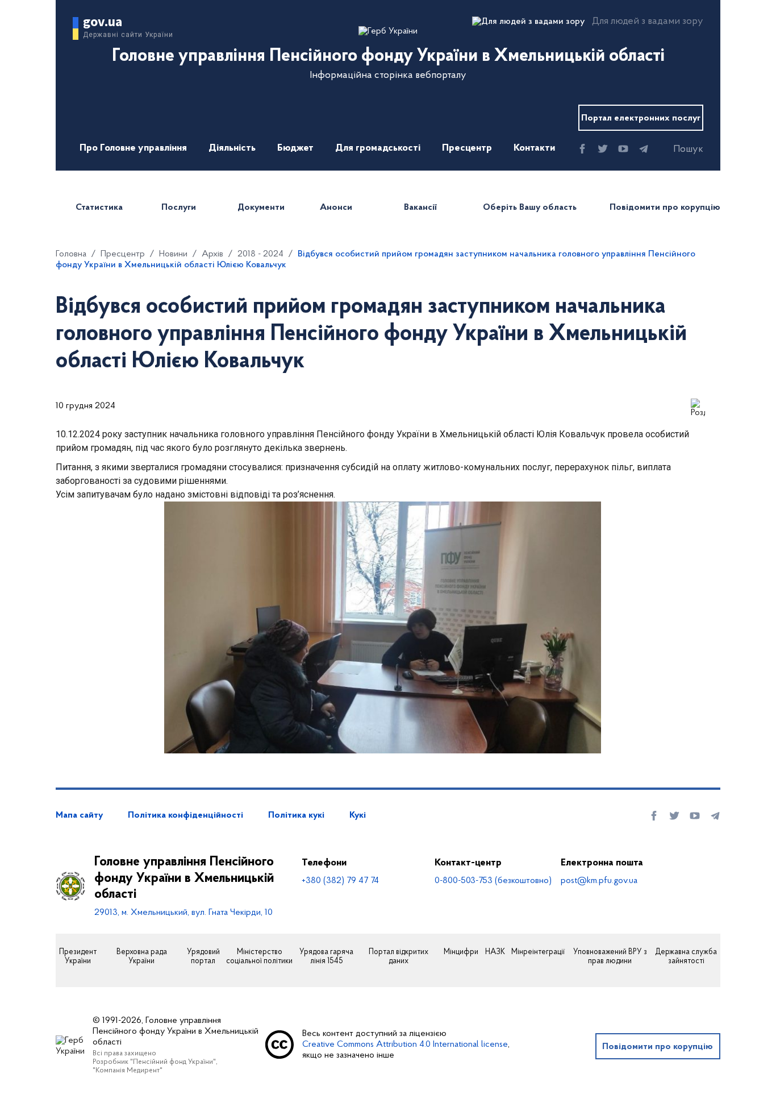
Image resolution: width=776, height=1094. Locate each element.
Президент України (78, 957)
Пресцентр (467, 148)
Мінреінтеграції (538, 952)
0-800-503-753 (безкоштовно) (493, 880)
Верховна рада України (141, 957)
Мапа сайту (79, 815)
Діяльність (232, 148)
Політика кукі (296, 815)
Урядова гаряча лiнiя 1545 (326, 957)
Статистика (99, 207)
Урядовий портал (203, 957)
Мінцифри (461, 952)
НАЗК (495, 952)
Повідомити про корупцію (665, 207)
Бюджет (295, 148)
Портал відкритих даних (398, 957)
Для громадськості (377, 148)
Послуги (178, 207)
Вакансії (420, 207)
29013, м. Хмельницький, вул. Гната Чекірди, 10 (183, 912)
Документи (261, 207)
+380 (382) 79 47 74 (340, 880)
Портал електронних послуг (640, 118)
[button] (678, 149)
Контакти (534, 148)
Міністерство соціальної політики (259, 957)
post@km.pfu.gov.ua (599, 880)
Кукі (357, 815)
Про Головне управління (133, 148)
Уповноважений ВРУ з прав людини (610, 957)
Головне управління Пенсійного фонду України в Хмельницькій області (184, 878)
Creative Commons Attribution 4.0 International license (405, 1044)
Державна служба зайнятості (686, 957)
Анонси (336, 207)
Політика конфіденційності (185, 815)
